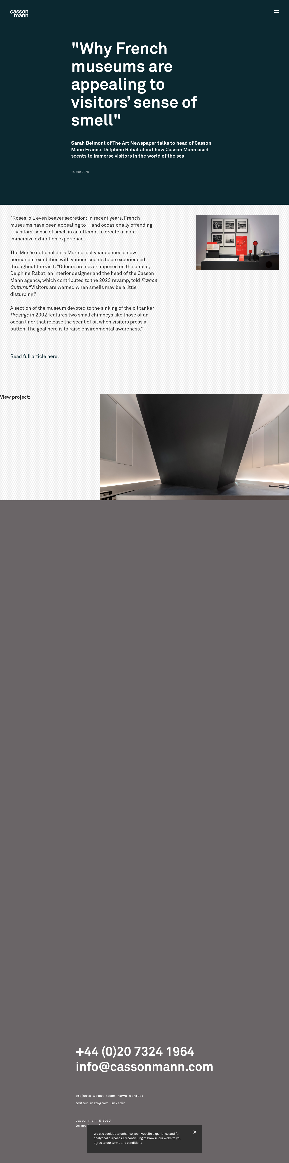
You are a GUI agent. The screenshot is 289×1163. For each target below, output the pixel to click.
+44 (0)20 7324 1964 (135, 1052)
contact (136, 1096)
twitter (82, 1103)
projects (83, 1096)
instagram (99, 1103)
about (98, 1096)
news (122, 1096)
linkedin (118, 1103)
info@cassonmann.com (145, 1067)
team (110, 1096)
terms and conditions (127, 1142)
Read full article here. (34, 356)
